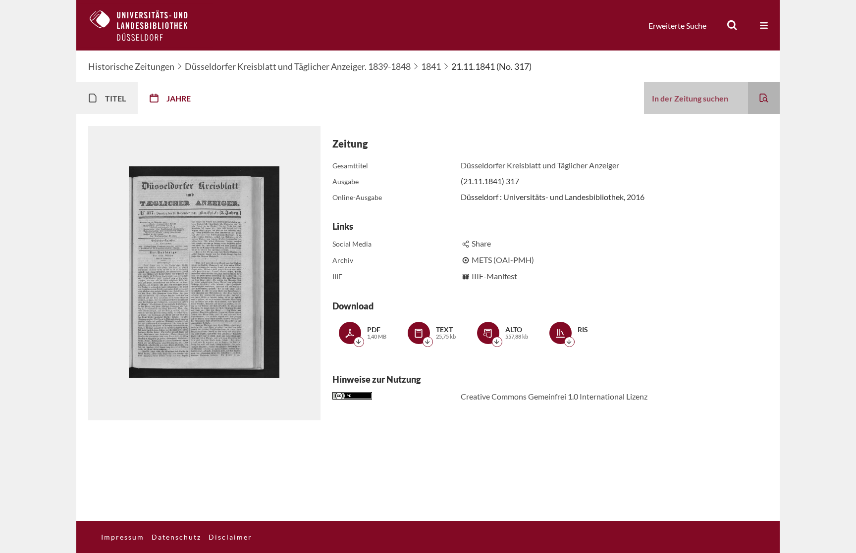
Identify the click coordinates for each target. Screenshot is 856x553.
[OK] (732, 25)
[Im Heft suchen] (764, 98)
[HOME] (146, 25)
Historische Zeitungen (131, 66)
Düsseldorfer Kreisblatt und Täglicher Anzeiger (540, 165)
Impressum (122, 537)
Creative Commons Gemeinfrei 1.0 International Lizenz (554, 396)
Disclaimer (230, 537)
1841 (431, 66)
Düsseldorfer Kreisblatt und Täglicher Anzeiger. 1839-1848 (298, 66)
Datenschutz (176, 537)
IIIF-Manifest (494, 276)
